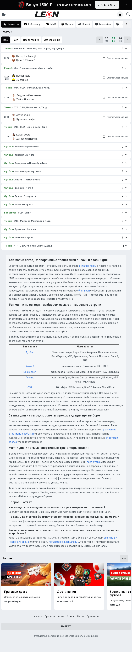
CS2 (30, 387)
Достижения (66, 591)
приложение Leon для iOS (64, 541)
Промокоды (93, 616)
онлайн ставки (87, 265)
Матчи (80, 616)
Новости (37, 616)
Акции (61, 616)
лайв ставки (94, 462)
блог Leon (84, 290)
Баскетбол (10, 212)
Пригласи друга (15, 591)
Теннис (8, 48)
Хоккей (8, 68)
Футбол (8, 146)
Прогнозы (50, 616)
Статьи (70, 616)
